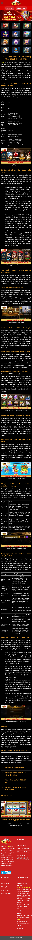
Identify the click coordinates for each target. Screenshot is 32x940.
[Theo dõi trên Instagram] (18, 858)
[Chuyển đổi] (2, 768)
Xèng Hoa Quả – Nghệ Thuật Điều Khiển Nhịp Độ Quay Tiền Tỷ (16, 819)
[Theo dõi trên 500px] (24, 858)
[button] (2, 3)
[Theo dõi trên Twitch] (27, 858)
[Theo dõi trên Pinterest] (21, 858)
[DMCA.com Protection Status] (6, 872)
